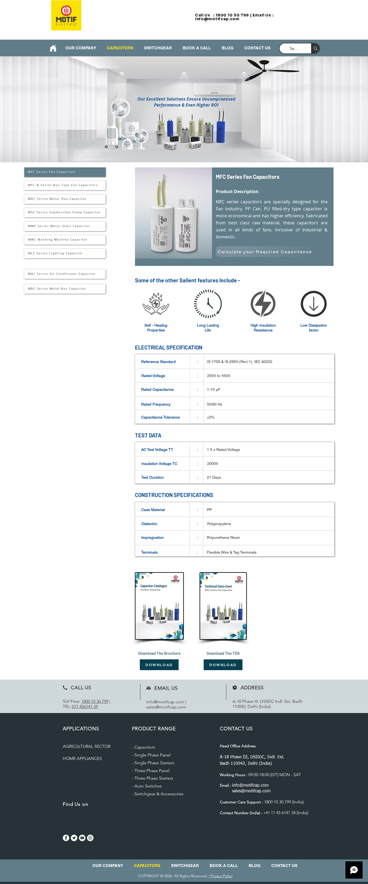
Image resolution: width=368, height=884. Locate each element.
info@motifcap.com (217, 18)
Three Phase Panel (151, 770)
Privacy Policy (221, 875)
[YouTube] (82, 838)
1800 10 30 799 (94, 701)
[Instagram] (90, 838)
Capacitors (144, 747)
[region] (234, 216)
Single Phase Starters (154, 762)
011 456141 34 (85, 706)
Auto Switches (148, 786)
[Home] (53, 48)
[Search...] (315, 48)
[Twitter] (74, 838)
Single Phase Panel (152, 755)
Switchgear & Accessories (158, 793)
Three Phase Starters (153, 778)
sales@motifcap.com (166, 707)
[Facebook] (66, 838)
